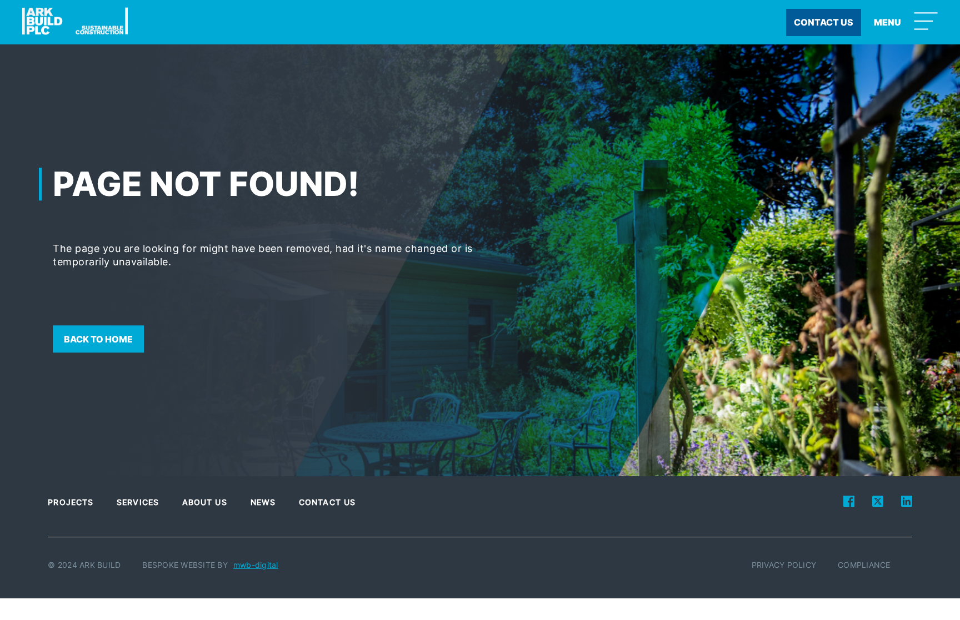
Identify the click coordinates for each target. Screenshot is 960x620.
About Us (204, 502)
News (263, 502)
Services (138, 502)
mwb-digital (255, 564)
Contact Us (327, 502)
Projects (70, 502)
